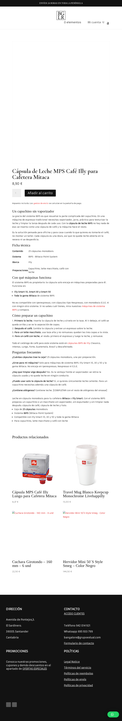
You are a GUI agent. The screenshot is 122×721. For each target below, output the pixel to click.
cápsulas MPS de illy (79, 343)
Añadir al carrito (40, 193)
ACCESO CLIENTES (74, 613)
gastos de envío (40, 203)
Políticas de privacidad (78, 685)
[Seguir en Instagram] (14, 704)
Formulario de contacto (79, 643)
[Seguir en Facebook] (8, 704)
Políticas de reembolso (78, 673)
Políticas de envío (75, 679)
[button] (113, 714)
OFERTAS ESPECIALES (34, 668)
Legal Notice (72, 661)
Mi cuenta (94, 22)
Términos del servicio (77, 667)
